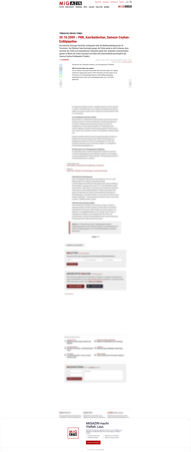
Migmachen (106, 2)
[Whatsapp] (60, 75)
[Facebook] (60, 65)
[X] (60, 68)
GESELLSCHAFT (69, 7)
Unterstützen (114, 2)
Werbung (121, 2)
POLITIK (61, 7)
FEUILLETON (99, 7)
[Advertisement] (95, 20)
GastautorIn (65, 60)
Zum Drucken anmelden (127, 62)
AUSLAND (91, 7)
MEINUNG (106, 7)
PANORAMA (79, 7)
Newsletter (98, 2)
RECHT (85, 7)
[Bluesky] (60, 72)
